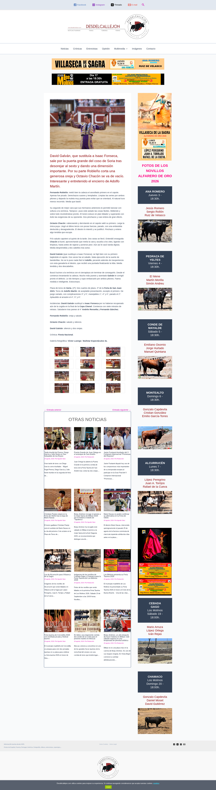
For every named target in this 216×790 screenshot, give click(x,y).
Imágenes (137, 48)
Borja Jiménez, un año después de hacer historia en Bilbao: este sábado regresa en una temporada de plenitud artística (116, 637)
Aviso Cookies (103, 744)
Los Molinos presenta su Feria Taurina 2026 (116, 575)
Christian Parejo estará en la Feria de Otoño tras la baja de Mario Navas (56, 516)
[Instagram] (181, 744)
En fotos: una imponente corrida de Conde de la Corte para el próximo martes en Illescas (86, 637)
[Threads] (178, 744)
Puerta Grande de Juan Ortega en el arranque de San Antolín (87, 453)
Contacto (150, 48)
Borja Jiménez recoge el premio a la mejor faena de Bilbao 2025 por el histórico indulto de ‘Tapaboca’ (87, 516)
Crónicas (77, 48)
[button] (143, 5)
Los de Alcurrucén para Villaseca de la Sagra (57, 575)
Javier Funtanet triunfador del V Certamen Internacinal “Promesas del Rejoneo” (117, 454)
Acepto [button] (108, 787)
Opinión (106, 48)
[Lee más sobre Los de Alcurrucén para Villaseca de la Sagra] (57, 560)
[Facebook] (174, 744)
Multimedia (119, 48)
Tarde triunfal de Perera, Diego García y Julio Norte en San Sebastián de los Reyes (56, 454)
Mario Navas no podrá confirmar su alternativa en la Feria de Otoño (116, 516)
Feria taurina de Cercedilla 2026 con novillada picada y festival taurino (57, 637)
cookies (156, 783)
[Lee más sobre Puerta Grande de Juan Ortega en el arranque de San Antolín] (87, 438)
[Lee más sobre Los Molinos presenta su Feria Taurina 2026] (117, 560)
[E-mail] (184, 744)
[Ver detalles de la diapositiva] (155, 231)
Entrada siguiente (121, 410)
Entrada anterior (52, 410)
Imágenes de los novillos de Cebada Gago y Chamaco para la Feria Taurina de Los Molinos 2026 (87, 577)
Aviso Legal (113, 744)
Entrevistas (92, 48)
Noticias (65, 48)
